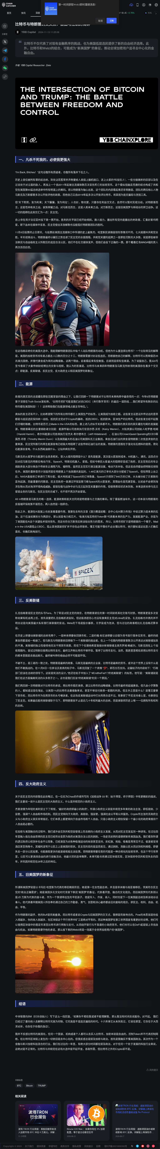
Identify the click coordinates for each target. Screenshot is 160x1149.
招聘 (98, 1146)
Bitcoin (29, 1085)
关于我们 (29, 1146)
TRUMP (42, 1085)
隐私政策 (76, 1146)
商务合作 (64, 1146)
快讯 (23, 13)
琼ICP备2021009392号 (115, 1146)
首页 (9, 13)
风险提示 (88, 1146)
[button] (156, 5)
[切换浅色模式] (150, 5)
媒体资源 (41, 1146)
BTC (19, 1085)
